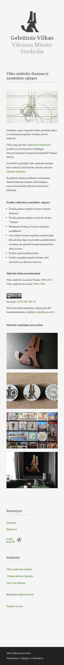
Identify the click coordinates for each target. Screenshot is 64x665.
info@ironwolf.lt (46, 312)
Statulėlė (11, 522)
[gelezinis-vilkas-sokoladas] (32, 368)
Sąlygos (25, 658)
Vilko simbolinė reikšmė (19, 569)
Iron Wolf (25, 653)
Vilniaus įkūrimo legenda (19, 576)
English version (14, 606)
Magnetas (11, 529)
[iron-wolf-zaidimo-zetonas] (32, 407)
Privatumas (12, 658)
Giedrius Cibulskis (15, 171)
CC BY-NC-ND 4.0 (26, 301)
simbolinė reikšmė (37, 144)
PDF (50, 279)
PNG (43, 279)
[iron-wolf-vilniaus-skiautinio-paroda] (32, 447)
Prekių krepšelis (10, 540)
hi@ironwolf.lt (26, 594)
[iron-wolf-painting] (32, 487)
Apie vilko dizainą (15, 582)
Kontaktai (38, 658)
